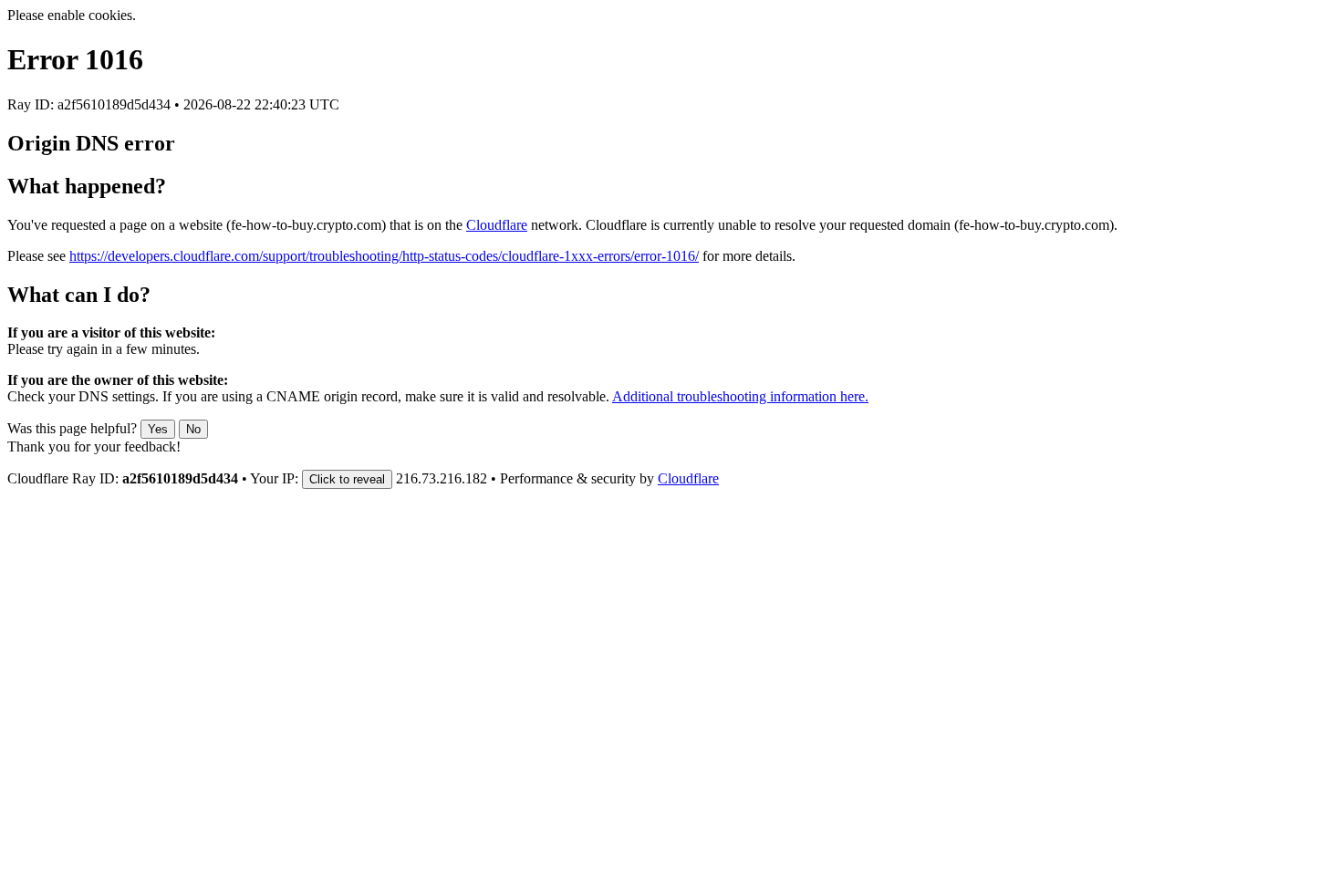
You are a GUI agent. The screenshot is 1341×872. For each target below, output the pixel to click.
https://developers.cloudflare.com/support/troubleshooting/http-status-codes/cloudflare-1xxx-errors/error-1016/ (384, 256)
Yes (158, 429)
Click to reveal (347, 479)
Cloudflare (496, 225)
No (193, 429)
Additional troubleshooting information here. (740, 396)
